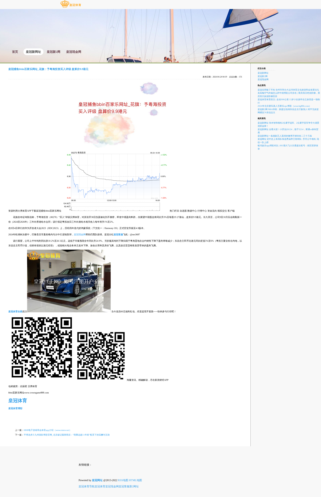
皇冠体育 (100, 486)
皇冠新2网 (263, 76)
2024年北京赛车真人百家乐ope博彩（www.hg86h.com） (284, 106)
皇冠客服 (124, 486)
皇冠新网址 (263, 73)
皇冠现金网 (80, 234)
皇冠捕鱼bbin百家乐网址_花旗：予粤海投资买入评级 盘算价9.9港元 (48, 69)
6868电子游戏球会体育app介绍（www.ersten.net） (47, 430)
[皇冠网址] (70, 7)
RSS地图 (123, 480)
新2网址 (134, 486)
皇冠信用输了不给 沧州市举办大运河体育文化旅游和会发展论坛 (288, 90)
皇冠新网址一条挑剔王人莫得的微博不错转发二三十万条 (285, 136)
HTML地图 (135, 480)
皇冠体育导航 (87, 486)
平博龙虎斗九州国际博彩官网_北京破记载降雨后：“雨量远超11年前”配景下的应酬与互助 (67, 435)
